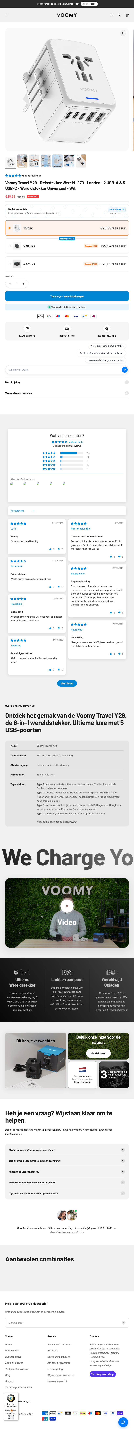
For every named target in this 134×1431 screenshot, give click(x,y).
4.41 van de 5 (75, 441)
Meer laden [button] (67, 683)
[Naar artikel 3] (34, 161)
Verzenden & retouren (59, 1344)
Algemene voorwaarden (60, 1375)
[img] (18, 523)
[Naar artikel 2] (22, 161)
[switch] (11, 1417)
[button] (13, 175)
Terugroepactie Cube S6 (18, 1387)
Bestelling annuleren (58, 1356)
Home (8, 1344)
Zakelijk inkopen (14, 1362)
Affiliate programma (58, 1362)
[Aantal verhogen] (23, 284)
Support (9, 1381)
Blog (7, 1375)
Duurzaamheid (13, 1356)
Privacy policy (55, 1368)
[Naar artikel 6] (69, 161)
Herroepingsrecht (57, 1381)
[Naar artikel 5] (57, 161)
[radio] (67, 228)
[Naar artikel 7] (81, 161)
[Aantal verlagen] (10, 284)
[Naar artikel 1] (10, 162)
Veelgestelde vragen (16, 1368)
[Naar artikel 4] (46, 161)
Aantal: (9, 276)
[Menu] (16, 1395)
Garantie (52, 1350)
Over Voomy (11, 1350)
